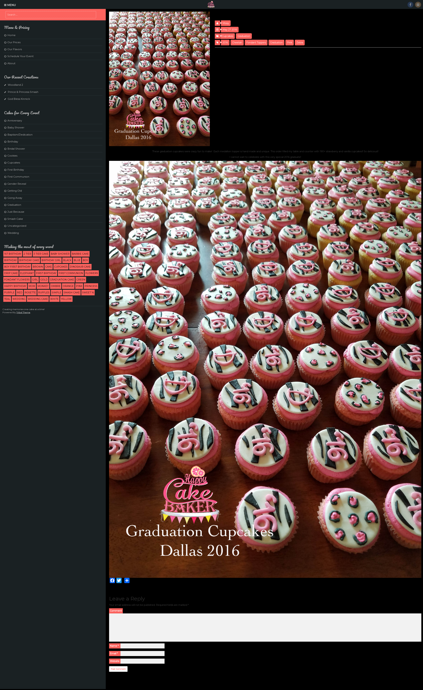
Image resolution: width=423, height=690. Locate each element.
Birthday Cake (29, 260)
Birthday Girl (51, 260)
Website (114, 661)
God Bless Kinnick (19, 98)
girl (35, 279)
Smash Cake (15, 218)
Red (19, 292)
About (11, 63)
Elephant (27, 273)
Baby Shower (15, 127)
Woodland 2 (15, 84)
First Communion (18, 176)
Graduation (244, 36)
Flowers (91, 273)
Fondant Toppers (256, 42)
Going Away (14, 197)
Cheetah (237, 42)
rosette (30, 292)
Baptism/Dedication (20, 134)
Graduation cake (62, 279)
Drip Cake (11, 273)
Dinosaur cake (80, 266)
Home (11, 35)
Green (80, 279)
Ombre (55, 286)
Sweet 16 (88, 292)
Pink (289, 42)
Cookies (12, 155)
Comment (116, 610)
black (67, 260)
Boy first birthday (17, 266)
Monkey (43, 286)
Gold (44, 279)
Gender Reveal (16, 183)
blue (77, 260)
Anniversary (14, 120)
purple (9, 292)
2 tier (27, 253)
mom (32, 286)
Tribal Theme (23, 312)
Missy (226, 23)
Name (114, 645)
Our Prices (13, 42)
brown (38, 266)
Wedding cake (38, 299)
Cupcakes (227, 36)
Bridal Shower (16, 148)
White (54, 299)
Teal (7, 299)
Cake (48, 266)
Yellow (66, 299)
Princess (91, 286)
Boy (85, 260)
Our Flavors (14, 49)
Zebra (299, 42)
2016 (225, 42)
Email (114, 653)
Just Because (15, 211)
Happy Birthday (15, 286)
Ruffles (43, 292)
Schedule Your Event (20, 56)
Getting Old (14, 190)
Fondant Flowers (17, 279)
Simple (56, 292)
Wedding (13, 232)
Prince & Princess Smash (23, 91)
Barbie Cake (80, 253)
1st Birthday (12, 253)
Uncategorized (16, 225)
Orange (68, 286)
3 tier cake (41, 253)
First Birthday (15, 169)
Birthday (12, 141)
